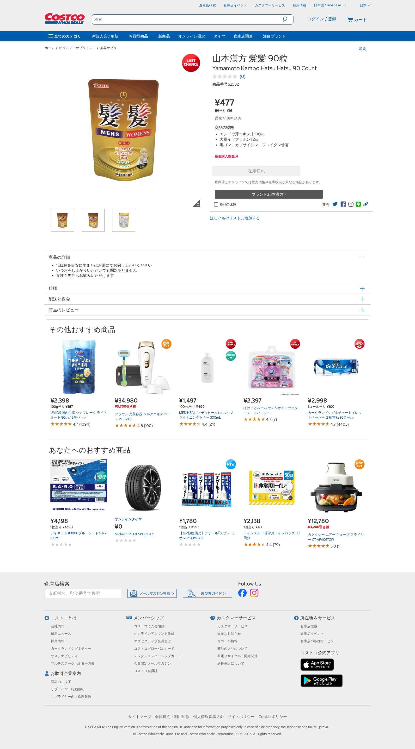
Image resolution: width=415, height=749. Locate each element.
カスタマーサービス (236, 618)
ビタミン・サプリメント (77, 48)
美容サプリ (108, 48)
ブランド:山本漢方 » (269, 194)
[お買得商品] (149, 36)
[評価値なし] (226, 76)
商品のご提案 (61, 682)
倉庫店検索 (56, 583)
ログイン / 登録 (321, 19)
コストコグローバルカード (154, 648)
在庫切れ (256, 171)
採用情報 (57, 641)
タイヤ (219, 36)
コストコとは (64, 618)
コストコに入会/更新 (149, 626)
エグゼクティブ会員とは (152, 641)
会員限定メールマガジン (152, 663)
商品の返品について (232, 648)
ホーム (50, 48)
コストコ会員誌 (146, 671)
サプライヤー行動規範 (68, 689)
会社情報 (57, 626)
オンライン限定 (191, 36)
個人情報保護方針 (208, 716)
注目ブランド (274, 36)
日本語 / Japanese (328, 5)
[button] (287, 19)
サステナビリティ (64, 656)
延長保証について (230, 663)
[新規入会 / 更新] (119, 36)
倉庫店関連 (243, 36)
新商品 (164, 36)
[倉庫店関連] (254, 36)
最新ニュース (61, 633)
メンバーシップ (149, 618)
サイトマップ (139, 716)
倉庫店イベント (312, 633)
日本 (363, 5)
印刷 (362, 48)
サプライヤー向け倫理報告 (71, 696)
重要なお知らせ (229, 633)
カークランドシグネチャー (71, 648)
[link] (335, 204)
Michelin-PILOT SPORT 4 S (134, 534)
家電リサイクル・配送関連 (237, 656)
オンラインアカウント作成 (154, 633)
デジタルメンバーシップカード (157, 656)
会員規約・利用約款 (172, 716)
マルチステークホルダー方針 (73, 663)
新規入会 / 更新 (105, 36)
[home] (65, 19)
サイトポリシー (241, 716)
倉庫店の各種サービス (317, 641)
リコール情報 (227, 641)
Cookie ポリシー (272, 716)
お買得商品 (138, 36)
